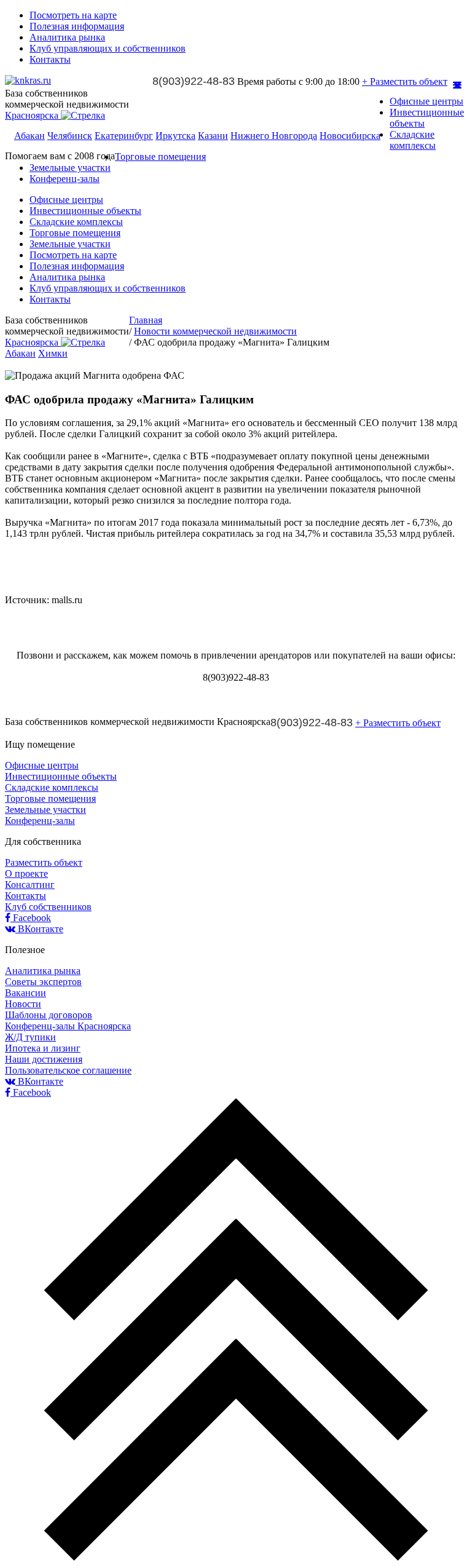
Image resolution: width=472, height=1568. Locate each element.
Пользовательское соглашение (68, 1070)
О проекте (26, 873)
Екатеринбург (124, 135)
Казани (213, 135)
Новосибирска (350, 135)
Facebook (30, 918)
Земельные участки (70, 167)
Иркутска (175, 135)
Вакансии (25, 993)
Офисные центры (426, 101)
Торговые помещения (160, 156)
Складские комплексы (413, 140)
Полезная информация (77, 26)
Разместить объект (43, 862)
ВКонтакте (39, 929)
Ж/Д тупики (30, 1037)
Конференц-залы (65, 178)
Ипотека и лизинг (43, 1048)
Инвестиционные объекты (85, 210)
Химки (53, 353)
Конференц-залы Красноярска (68, 1026)
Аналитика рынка (67, 37)
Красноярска (33, 115)
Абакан (29, 135)
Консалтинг (30, 884)
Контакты (50, 59)
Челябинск (69, 135)
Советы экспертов (43, 981)
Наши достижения (43, 1059)
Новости (23, 1004)
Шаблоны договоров (48, 1015)
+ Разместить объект (404, 81)
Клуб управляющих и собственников (108, 48)
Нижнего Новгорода (273, 135)
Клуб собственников (48, 906)
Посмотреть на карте (73, 15)
